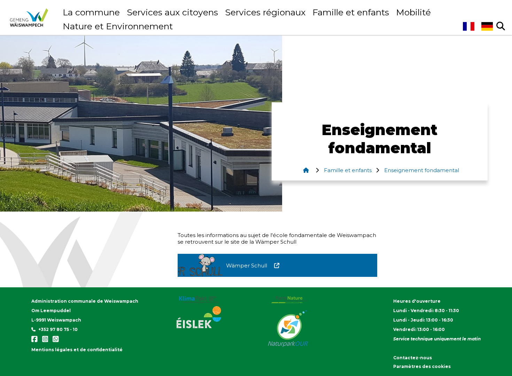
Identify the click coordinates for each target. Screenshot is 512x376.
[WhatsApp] (54, 341)
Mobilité (413, 12)
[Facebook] (35, 341)
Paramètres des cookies (422, 366)
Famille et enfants (350, 12)
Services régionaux (265, 12)
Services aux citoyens (172, 12)
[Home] (305, 170)
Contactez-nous (412, 357)
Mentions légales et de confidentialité (77, 349)
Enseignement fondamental (421, 170)
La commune (91, 12)
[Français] (468, 26)
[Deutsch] (487, 26)
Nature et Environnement (118, 26)
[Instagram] (44, 341)
